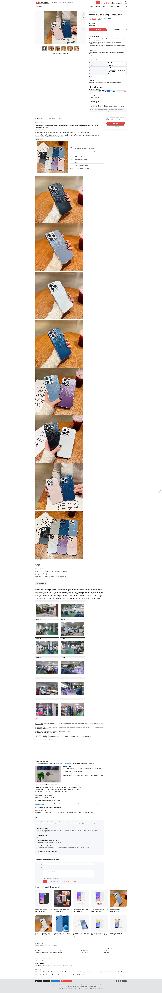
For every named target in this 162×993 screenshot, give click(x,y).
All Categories (40, 6)
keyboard (60, 952)
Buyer (97, 6)
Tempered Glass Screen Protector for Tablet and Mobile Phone (47, 952)
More (36, 977)
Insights (107, 984)
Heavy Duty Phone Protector (67, 965)
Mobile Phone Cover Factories (65, 971)
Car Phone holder (84, 950)
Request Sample (109, 32)
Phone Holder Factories (41, 971)
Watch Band (41, 804)
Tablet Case (66, 803)
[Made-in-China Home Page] (42, 2)
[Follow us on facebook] (116, 981)
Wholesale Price (88, 984)
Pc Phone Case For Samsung (56, 974)
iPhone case (83, 948)
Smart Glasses (38, 950)
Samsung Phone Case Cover (106, 971)
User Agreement (88, 988)
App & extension (111, 6)
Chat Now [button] (118, 29)
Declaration (94, 988)
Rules (126, 6)
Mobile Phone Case (52, 9)
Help (104, 6)
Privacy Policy (100, 988)
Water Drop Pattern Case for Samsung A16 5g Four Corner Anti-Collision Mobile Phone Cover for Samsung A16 (99, 935)
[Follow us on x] (118, 981)
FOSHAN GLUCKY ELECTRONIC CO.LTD (99, 18)
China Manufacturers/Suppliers (71, 984)
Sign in (125, 3)
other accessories (84, 952)
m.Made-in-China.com (84, 986)
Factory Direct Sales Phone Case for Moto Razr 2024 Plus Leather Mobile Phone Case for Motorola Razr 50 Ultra (62, 909)
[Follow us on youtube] (122, 981)
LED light (105, 950)
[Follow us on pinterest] (124, 981)
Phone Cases (45, 803)
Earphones (57, 803)
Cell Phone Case (72, 803)
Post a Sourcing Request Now (70, 881)
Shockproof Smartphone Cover (42, 965)
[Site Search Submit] (98, 2)
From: (41, 864)
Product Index (102, 984)
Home (36, 9)
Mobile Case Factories (52, 971)
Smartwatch (37, 948)
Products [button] (56, 2)
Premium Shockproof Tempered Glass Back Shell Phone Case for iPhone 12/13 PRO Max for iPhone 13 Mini (43, 935)
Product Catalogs (53, 945)
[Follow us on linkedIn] (126, 981)
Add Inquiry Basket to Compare (61, 53)
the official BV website (64, 763)
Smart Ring (60, 948)
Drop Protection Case (55, 965)
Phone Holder (106, 952)
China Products (61, 984)
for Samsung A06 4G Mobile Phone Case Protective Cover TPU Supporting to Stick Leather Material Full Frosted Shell (43, 909)
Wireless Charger (94, 803)
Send (45, 881)
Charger (37, 804)
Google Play (46, 981)
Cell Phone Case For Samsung (92, 971)
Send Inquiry (98, 29)
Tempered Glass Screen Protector (84, 803)
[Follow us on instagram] (120, 981)
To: (41, 867)
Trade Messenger (55, 981)
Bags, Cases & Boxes (43, 9)
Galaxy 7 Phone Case (119, 971)
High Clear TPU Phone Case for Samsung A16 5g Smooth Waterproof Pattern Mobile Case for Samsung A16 (81, 935)
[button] (94, 2)
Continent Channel (96, 984)
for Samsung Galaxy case (109, 948)
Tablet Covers (51, 803)
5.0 (112, 119)
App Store (38, 981)
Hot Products (55, 984)
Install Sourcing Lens (67, 981)
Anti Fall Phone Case (62, 9)
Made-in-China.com (75, 986)
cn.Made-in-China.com (93, 986)
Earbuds (61, 803)
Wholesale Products (81, 984)
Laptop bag (60, 950)
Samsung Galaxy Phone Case (42, 974)
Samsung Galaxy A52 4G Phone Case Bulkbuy (74, 974)
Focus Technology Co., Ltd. (72, 988)
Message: (40, 870)
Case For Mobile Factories (79, 971)
